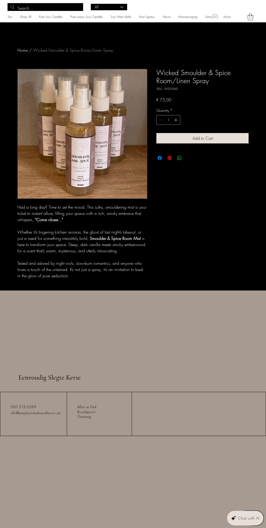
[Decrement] (160, 119)
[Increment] (176, 119)
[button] (250, 17)
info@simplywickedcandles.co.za (36, 412)
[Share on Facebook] (160, 158)
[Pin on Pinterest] (170, 158)
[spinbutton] (168, 119)
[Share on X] (189, 158)
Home (22, 50)
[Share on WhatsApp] (179, 158)
